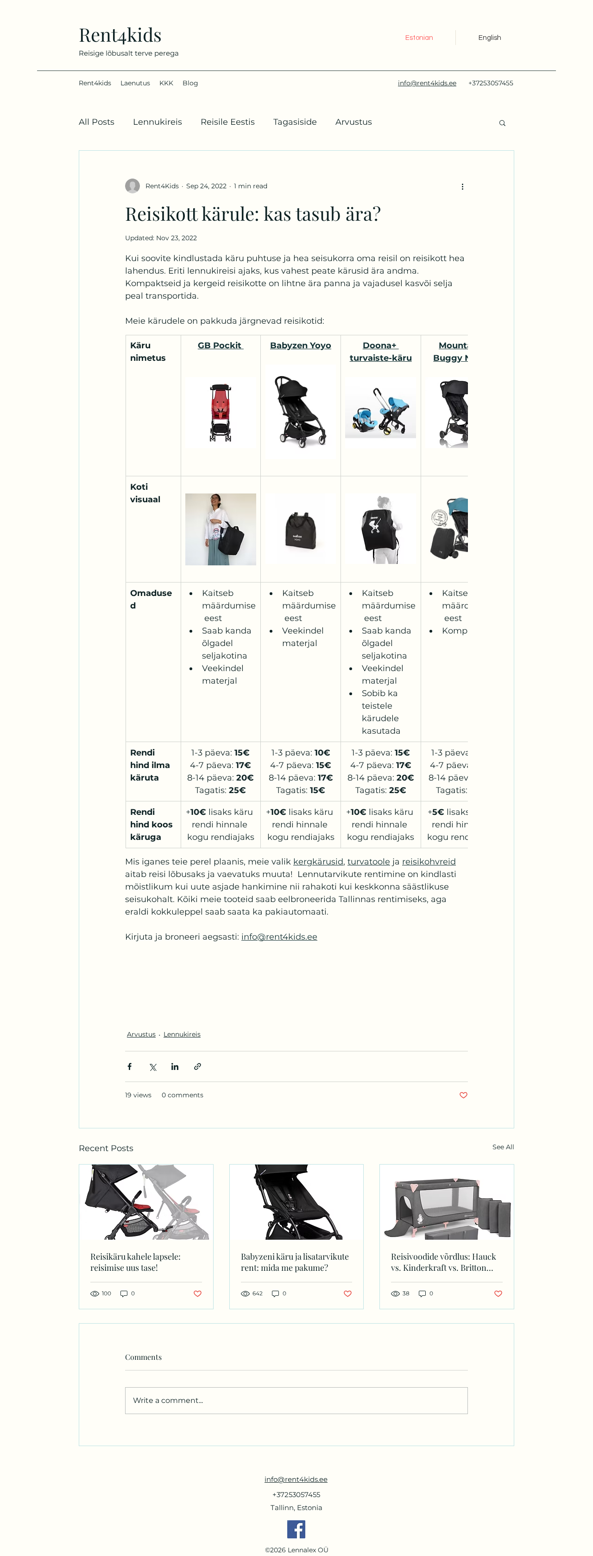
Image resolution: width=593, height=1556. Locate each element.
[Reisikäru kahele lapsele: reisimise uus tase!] (146, 1202)
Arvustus (353, 122)
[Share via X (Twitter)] (152, 1066)
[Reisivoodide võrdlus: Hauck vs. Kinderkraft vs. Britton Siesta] (447, 1202)
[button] (502, 122)
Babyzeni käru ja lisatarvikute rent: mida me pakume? (295, 1262)
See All (503, 1147)
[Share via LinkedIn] (174, 1066)
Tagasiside (295, 122)
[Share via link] (197, 1066)
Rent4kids (120, 34)
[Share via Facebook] (129, 1066)
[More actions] (462, 186)
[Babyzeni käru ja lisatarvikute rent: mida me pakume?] (297, 1202)
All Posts (96, 122)
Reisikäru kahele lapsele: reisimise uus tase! (135, 1262)
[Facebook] (296, 1529)
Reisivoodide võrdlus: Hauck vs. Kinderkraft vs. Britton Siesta (443, 1262)
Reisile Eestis (228, 122)
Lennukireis (157, 122)
